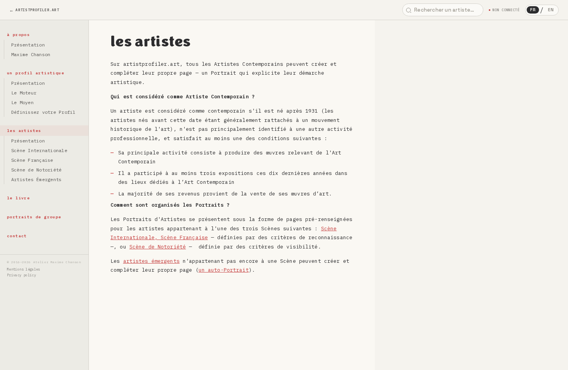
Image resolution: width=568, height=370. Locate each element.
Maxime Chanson (30, 54)
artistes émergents (151, 261)
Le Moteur (23, 93)
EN (551, 9)
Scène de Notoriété (36, 170)
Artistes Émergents (36, 179)
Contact (17, 235)
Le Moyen (22, 102)
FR (533, 9)
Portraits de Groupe (34, 216)
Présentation (28, 45)
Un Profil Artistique (35, 72)
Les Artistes (24, 130)
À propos (18, 34)
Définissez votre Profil (43, 112)
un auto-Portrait (224, 270)
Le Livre (18, 197)
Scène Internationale (39, 150)
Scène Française (32, 160)
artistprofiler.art (37, 10)
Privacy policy (21, 275)
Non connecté (506, 10)
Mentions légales (23, 269)
